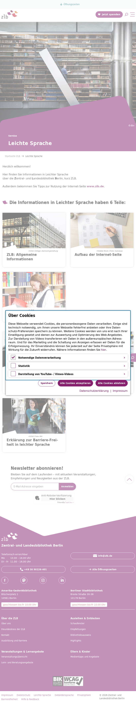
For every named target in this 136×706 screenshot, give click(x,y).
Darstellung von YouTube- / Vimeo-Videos (45, 374)
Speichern (47, 383)
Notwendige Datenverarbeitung (39, 357)
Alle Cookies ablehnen (111, 383)
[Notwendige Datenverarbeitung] (13, 358)
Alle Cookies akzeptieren (75, 383)
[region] (68, 345)
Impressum (120, 391)
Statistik (24, 366)
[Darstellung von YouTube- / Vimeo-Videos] (13, 375)
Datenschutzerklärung (94, 391)
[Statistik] (13, 367)
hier (103, 349)
